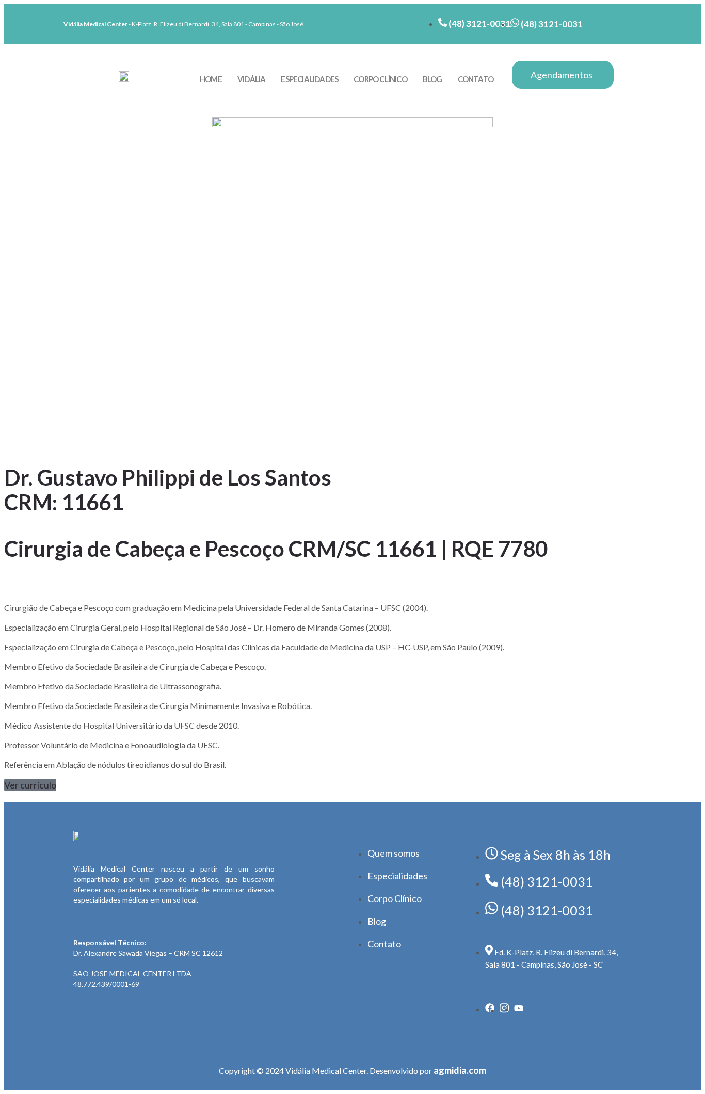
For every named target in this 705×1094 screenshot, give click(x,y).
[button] (30, 785)
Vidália (251, 79)
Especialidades (309, 79)
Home (211, 79)
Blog (432, 79)
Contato (475, 79)
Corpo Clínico (380, 79)
